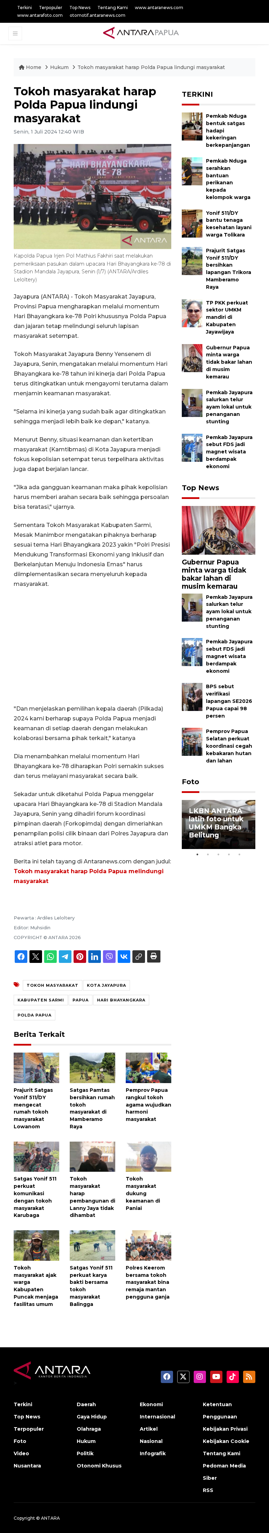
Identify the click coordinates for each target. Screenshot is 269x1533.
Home (34, 67)
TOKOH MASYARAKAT (52, 985)
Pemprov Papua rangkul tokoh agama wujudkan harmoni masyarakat (148, 1104)
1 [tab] (197, 854)
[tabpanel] (218, 824)
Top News (79, 7)
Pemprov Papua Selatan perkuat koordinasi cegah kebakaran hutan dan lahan (229, 746)
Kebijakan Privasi (225, 1429)
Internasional (157, 1417)
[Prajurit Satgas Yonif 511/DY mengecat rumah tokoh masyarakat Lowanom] (36, 1067)
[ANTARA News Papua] (141, 33)
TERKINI (197, 94)
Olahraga (89, 1429)
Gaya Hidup (92, 1417)
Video (21, 1453)
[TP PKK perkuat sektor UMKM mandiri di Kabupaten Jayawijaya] (192, 312)
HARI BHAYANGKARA (121, 1000)
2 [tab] (208, 854)
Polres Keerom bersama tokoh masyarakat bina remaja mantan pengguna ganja (148, 1282)
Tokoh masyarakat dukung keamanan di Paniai (143, 1193)
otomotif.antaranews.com (97, 15)
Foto (190, 782)
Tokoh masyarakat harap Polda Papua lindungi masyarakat (151, 67)
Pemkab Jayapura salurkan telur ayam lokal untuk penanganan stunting (229, 407)
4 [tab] (229, 854)
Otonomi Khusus (99, 1466)
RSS (208, 1490)
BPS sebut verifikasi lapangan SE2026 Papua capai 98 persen (229, 701)
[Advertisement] (92, 646)
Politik (85, 1453)
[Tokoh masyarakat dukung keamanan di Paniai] (148, 1156)
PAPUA (81, 1000)
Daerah (86, 1404)
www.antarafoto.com (40, 15)
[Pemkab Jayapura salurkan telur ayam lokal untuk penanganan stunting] (192, 402)
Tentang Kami (112, 7)
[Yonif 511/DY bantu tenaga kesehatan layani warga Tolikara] (192, 223)
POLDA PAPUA (34, 1015)
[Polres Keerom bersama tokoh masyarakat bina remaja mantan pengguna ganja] (148, 1245)
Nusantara (27, 1466)
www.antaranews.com (159, 7)
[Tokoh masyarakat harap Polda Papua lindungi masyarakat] (218, 530)
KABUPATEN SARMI (41, 1000)
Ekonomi (151, 1404)
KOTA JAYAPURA (106, 985)
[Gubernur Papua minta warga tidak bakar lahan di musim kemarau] (192, 357)
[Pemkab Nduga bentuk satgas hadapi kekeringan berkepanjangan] (192, 126)
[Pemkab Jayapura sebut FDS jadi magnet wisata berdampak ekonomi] (192, 447)
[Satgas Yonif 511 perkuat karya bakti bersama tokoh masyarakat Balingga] (92, 1245)
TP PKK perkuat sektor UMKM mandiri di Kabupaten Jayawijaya (227, 317)
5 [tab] (239, 854)
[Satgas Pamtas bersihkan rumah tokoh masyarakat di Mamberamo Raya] (92, 1067)
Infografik (153, 1453)
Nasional (151, 1441)
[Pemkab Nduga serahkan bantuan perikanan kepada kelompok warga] (192, 170)
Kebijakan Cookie (226, 1441)
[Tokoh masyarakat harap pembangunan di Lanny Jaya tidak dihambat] (92, 1156)
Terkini (24, 7)
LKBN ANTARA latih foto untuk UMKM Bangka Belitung (216, 823)
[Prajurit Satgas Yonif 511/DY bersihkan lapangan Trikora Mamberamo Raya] (192, 260)
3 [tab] (218, 854)
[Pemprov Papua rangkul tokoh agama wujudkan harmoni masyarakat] (148, 1067)
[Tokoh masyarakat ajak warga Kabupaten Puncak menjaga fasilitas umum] (36, 1245)
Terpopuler (50, 7)
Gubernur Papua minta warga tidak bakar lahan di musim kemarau (229, 362)
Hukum (60, 67)
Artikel (149, 1429)
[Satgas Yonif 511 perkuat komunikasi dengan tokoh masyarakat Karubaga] (36, 1156)
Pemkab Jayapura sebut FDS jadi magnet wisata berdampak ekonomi (229, 452)
